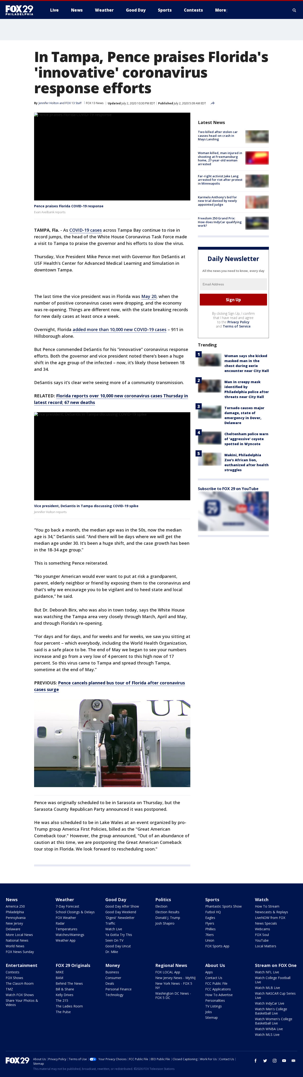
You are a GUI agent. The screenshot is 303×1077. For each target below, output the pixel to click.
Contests (12, 972)
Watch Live (113, 929)
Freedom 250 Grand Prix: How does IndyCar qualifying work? (220, 222)
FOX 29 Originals (73, 965)
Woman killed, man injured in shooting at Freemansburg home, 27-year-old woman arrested (220, 158)
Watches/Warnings (70, 934)
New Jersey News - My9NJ (175, 977)
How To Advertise (219, 995)
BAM (59, 977)
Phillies (210, 929)
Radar (60, 923)
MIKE (60, 972)
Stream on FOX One (276, 965)
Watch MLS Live (267, 1034)
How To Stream (267, 906)
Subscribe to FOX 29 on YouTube (228, 488)
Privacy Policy (238, 322)
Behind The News (69, 983)
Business (112, 972)
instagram (274, 1060)
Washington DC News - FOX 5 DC (173, 995)
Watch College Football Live (272, 979)
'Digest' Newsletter (119, 917)
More (220, 10)
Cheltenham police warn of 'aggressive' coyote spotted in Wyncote (246, 439)
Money (112, 965)
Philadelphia (15, 912)
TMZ (9, 989)
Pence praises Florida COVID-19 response (68, 206)
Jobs (208, 1012)
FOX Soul (262, 934)
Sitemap (211, 1017)
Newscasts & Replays (271, 912)
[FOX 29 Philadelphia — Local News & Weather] (21, 10)
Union (209, 940)
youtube (284, 1060)
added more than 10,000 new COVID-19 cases (119, 329)
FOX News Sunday (20, 951)
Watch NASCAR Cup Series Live (275, 995)
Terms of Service (236, 326)
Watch (261, 899)
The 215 (62, 1000)
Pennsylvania (16, 917)
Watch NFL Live (267, 972)
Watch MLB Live (267, 987)
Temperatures (66, 929)
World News (15, 946)
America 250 (15, 906)
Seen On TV (114, 940)
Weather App (66, 940)
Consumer (113, 977)
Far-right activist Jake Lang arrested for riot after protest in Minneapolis (220, 180)
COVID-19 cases (85, 230)
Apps (209, 972)
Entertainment (21, 965)
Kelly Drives (64, 995)
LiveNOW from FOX (270, 917)
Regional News (171, 965)
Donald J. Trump (167, 917)
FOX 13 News (94, 103)
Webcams (262, 929)
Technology (114, 995)
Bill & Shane (65, 989)
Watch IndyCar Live (269, 1003)
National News (17, 940)
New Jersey (14, 923)
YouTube (262, 940)
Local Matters (265, 946)
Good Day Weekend (120, 912)
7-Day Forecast (67, 906)
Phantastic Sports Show (223, 906)
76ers (209, 934)
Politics (163, 899)
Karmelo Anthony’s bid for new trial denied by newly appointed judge (217, 201)
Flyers (209, 923)
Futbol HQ (213, 912)
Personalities (215, 1000)
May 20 (148, 296)
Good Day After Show (122, 906)
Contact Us (213, 977)
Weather (65, 899)
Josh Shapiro (164, 923)
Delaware (13, 929)
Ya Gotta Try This (118, 934)
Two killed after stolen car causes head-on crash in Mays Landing (218, 135)
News (12, 899)
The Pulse (63, 1012)
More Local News (19, 934)
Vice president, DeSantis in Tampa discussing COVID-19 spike (86, 506)
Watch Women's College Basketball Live (273, 1021)
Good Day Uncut (118, 946)
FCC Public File (216, 983)
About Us (215, 965)
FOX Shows (14, 977)
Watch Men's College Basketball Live (271, 1011)
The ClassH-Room (20, 983)
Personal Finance (118, 989)
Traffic (110, 923)
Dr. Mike (111, 951)
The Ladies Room (69, 1006)
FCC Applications (218, 989)
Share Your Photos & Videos (22, 1002)
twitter (265, 1060)
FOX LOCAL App (167, 972)
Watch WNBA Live (269, 1029)
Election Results (167, 912)
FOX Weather (66, 917)
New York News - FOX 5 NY (173, 985)
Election (161, 906)
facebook (255, 1060)
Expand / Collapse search (294, 10)
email (293, 1060)
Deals (109, 983)
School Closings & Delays (75, 912)
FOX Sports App (217, 946)
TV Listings (213, 1006)
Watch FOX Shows (20, 995)
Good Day (115, 899)
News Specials (266, 923)
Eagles (210, 917)
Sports (212, 899)
